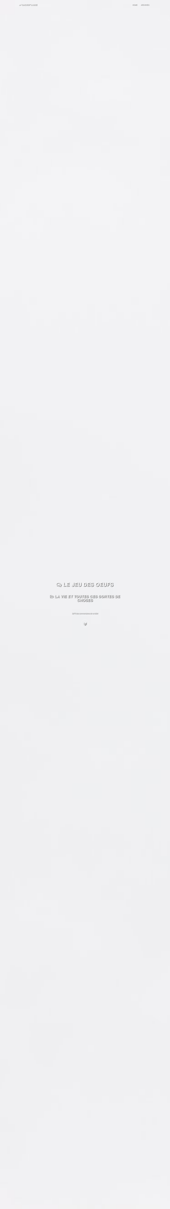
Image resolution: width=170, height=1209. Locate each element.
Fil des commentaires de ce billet (85, 613)
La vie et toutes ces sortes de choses (87, 598)
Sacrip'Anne (29, 4)
